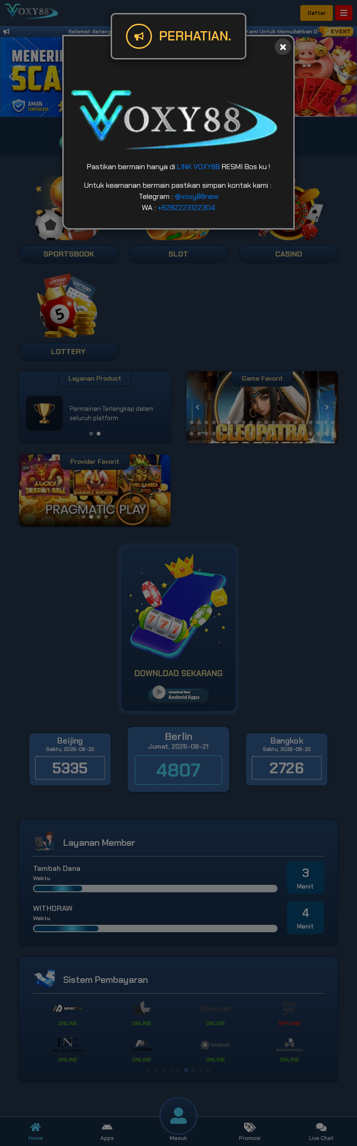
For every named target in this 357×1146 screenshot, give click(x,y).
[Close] (283, 47)
